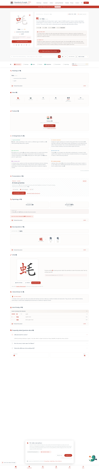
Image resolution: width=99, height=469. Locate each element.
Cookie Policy (52, 461)
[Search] (82, 3)
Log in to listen (50, 125)
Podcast (40, 64)
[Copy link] (29, 45)
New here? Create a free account (33, 193)
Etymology (66, 64)
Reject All (59, 455)
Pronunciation (58, 64)
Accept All (68, 455)
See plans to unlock (19, 193)
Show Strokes (19, 282)
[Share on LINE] (26, 45)
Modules (67, 2)
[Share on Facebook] (16, 45)
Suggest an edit (82, 14)
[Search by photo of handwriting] (62, 56)
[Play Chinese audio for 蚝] (29, 15)
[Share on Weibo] (24, 45)
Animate (28, 282)
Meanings (26, 64)
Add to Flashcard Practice (22, 41)
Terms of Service (58, 461)
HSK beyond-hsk (47, 14)
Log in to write (37, 282)
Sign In (86, 2)
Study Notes (48, 64)
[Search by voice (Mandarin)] (65, 56)
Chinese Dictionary (39, 14)
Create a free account (51, 128)
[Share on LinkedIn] (19, 45)
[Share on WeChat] (22, 45)
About (33, 64)
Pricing (71, 2)
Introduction (18, 64)
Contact (77, 2)
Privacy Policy (46, 461)
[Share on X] (14, 45)
